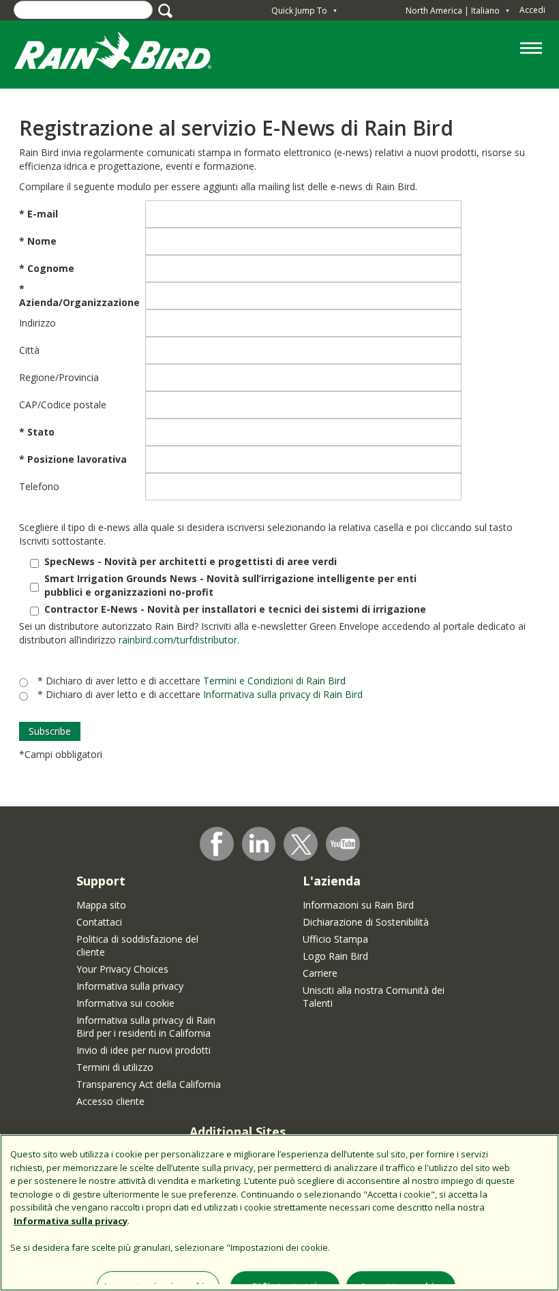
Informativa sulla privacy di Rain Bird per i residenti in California (145, 1026)
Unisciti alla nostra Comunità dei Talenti (373, 996)
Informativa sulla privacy (129, 985)
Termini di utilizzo (114, 1067)
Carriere (320, 973)
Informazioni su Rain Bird (358, 904)
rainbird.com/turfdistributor (178, 639)
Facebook (217, 844)
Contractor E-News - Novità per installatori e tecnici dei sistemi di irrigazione (235, 609)
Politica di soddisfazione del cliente (137, 945)
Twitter (301, 844)
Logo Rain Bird (335, 956)
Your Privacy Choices (122, 968)
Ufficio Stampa (335, 938)
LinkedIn (259, 843)
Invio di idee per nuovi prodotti (143, 1050)
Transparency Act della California (148, 1084)
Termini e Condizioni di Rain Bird (274, 680)
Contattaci (99, 921)
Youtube (343, 844)
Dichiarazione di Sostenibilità (366, 921)
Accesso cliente (110, 1101)
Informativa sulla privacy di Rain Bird (283, 694)
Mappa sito (101, 904)
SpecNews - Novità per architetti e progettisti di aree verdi (190, 561)
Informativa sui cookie (125, 1003)
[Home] (126, 53)
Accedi (532, 10)
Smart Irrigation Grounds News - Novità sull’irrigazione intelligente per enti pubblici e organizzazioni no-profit (230, 585)
